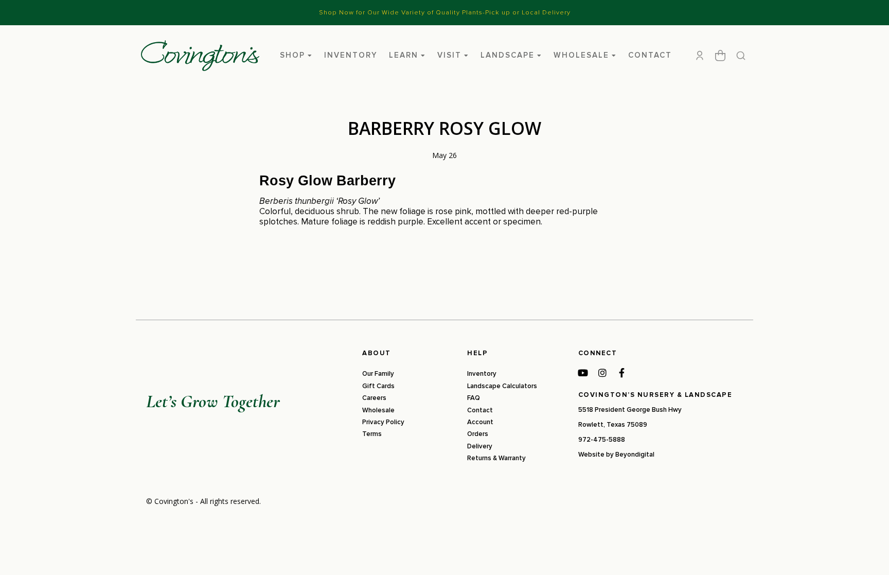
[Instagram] (602, 372)
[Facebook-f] (622, 372)
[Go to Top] (868, 554)
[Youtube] (583, 372)
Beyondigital (634, 454)
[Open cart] (720, 55)
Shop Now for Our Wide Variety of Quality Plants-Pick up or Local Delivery (445, 12)
